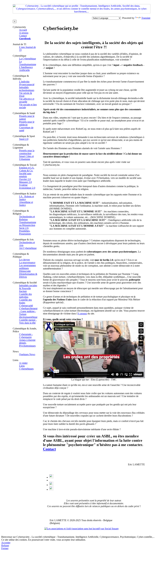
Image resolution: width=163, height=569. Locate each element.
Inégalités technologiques (26, 89)
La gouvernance (27, 262)
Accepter (5, 542)
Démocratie (25, 271)
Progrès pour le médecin (26, 123)
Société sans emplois (25, 175)
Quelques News (27, 354)
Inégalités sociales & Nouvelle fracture (28, 288)
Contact (23, 35)
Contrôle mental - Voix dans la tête (28, 321)
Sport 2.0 (23, 139)
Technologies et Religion (27, 218)
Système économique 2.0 (27, 186)
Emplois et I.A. (26, 167)
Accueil (23, 30)
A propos (23, 32)
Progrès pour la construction (26, 152)
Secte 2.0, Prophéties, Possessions (25, 231)
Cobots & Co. (26, 170)
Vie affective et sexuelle (26, 100)
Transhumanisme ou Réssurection (27, 224)
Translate (145, 18)
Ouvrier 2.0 (25, 179)
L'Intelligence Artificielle (26, 68)
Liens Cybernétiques (26, 367)
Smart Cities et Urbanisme (26, 157)
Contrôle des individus (25, 295)
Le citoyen (24, 259)
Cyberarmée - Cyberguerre (26, 335)
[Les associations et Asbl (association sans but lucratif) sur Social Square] (81, 528)
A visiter (23, 363)
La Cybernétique (27, 58)
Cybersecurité (26, 305)
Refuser (5, 545)
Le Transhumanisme (27, 63)
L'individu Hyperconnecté (26, 83)
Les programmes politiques (27, 267)
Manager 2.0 (25, 182)
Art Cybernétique (28, 248)
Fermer (4, 548)
